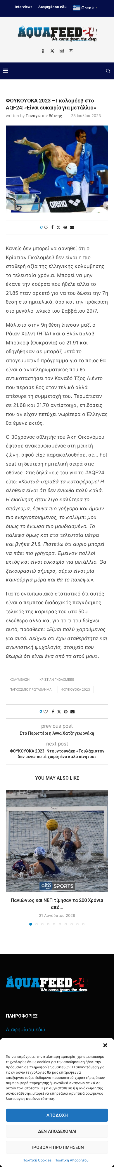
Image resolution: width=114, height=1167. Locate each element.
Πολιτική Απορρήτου (71, 1160)
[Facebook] (43, 51)
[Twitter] (52, 51)
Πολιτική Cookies (37, 1160)
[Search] (108, 70)
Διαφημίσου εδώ (53, 7)
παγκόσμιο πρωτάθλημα (30, 689)
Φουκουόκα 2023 (75, 689)
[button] (105, 1045)
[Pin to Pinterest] (65, 227)
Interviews (23, 7)
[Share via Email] (72, 227)
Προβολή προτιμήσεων (57, 1147)
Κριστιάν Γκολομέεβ (56, 679)
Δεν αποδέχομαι (57, 1131)
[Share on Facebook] (52, 227)
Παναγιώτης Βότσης (44, 115)
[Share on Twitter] (58, 227)
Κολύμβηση (20, 679)
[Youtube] (71, 51)
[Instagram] (62, 51)
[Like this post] (46, 227)
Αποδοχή (57, 1115)
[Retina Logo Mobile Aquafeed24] (46, 984)
